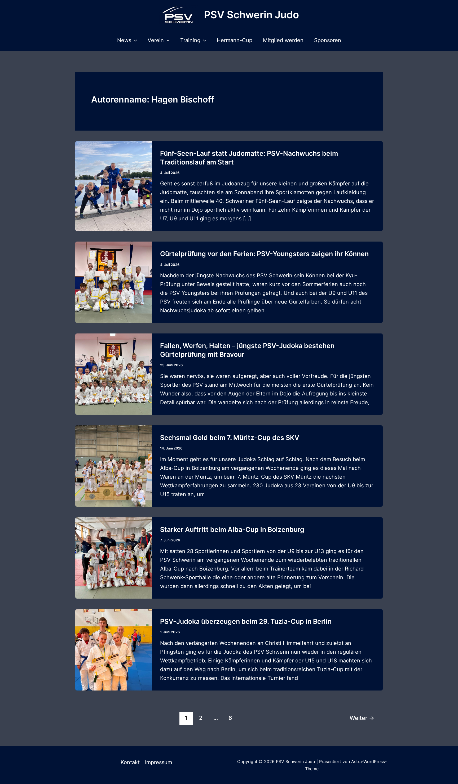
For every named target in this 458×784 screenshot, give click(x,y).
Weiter (362, 717)
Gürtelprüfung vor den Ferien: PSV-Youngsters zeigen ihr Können (264, 254)
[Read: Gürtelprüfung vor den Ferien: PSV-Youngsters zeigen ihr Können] (113, 282)
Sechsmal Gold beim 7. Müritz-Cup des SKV (229, 438)
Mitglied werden (283, 40)
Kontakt (130, 762)
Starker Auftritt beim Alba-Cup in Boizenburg (232, 529)
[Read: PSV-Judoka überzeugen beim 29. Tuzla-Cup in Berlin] (113, 649)
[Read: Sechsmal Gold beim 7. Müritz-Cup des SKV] (113, 465)
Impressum (158, 762)
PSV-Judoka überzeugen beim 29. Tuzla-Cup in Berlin (246, 621)
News (124, 40)
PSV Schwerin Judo (251, 14)
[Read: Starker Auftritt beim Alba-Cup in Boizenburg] (113, 557)
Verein (156, 40)
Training (190, 40)
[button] (134, 40)
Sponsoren (327, 40)
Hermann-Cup (234, 40)
